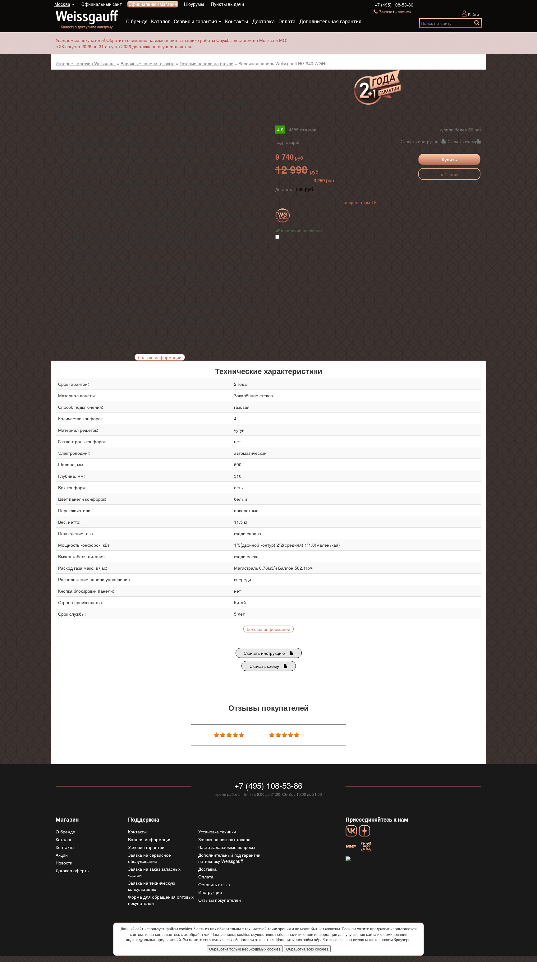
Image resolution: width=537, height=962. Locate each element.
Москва (62, 4)
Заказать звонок (395, 11)
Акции (62, 855)
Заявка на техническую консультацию (151, 886)
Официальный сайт (101, 4)
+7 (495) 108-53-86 (394, 5)
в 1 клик (449, 174)
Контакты (236, 22)
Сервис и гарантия (195, 22)
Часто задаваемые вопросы (226, 847)
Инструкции (210, 892)
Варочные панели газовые (148, 63)
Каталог (160, 22)
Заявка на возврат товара (224, 839)
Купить (449, 159)
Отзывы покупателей (219, 900)
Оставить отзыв (214, 884)
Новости (64, 862)
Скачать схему (462, 141)
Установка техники (217, 831)
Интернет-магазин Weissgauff (86, 63)
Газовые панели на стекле (206, 63)
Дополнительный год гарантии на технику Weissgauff (229, 858)
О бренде (136, 22)
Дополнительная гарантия (330, 22)
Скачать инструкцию (421, 141)
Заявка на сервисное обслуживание (149, 858)
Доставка (263, 22)
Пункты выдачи (227, 4)
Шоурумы (194, 4)
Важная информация (150, 839)
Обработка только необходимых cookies (244, 948)
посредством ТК (360, 202)
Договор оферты (73, 870)
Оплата (287, 22)
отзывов (302, 129)
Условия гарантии (146, 847)
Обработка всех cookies (307, 948)
